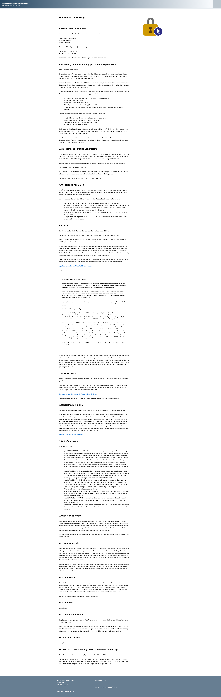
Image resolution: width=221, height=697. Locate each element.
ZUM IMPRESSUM (100, 680)
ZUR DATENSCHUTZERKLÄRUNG (106, 687)
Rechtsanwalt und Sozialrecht (15, 4)
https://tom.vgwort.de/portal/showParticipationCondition (75, 266)
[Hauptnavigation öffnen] (217, 4)
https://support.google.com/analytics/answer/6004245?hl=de (77, 394)
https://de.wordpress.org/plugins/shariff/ (71, 434)
